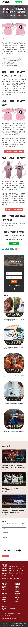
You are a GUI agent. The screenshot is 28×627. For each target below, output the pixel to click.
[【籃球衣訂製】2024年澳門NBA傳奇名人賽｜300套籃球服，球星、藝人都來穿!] (14, 501)
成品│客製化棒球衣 (8, 63)
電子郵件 (5, 533)
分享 (17, 249)
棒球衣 (24, 15)
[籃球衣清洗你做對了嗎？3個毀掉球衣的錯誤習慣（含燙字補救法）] (14, 307)
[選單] (25, 2)
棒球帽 (19, 142)
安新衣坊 (4, 606)
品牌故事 (4, 586)
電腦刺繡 (17, 601)
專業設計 (4, 601)
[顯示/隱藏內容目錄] (18, 58)
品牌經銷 (17, 591)
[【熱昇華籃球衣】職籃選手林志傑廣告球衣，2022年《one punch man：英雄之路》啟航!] (14, 456)
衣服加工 (17, 594)
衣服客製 (4, 594)
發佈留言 (5, 556)
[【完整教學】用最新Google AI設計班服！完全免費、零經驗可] (14, 391)
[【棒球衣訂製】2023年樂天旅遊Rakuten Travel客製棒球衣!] (14, 479)
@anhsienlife (13, 572)
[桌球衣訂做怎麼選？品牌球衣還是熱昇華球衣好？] (14, 419)
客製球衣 (4, 596)
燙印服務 (17, 599)
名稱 (4, 528)
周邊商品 (17, 589)
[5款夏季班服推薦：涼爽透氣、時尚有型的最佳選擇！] (14, 363)
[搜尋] (22, 2)
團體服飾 (17, 588)
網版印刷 (17, 597)
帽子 (15, 15)
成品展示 (19, 15)
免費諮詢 (19, 2)
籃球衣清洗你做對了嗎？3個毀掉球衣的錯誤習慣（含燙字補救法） (14, 320)
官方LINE (12, 579)
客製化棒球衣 (11, 142)
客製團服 (4, 597)
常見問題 (4, 589)
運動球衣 (17, 586)
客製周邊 (4, 599)
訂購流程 (4, 588)
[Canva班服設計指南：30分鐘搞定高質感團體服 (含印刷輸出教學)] (14, 335)
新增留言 (5, 537)
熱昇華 (11, 15)
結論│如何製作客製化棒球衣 (10, 65)
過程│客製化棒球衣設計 (9, 62)
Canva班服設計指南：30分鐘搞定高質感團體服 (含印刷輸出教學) (13, 348)
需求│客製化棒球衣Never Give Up (12, 60)
